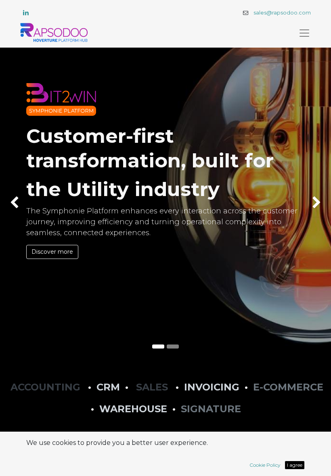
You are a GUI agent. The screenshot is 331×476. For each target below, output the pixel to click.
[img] (13, 203)
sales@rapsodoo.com (282, 13)
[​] (25, 12)
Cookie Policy (265, 465)
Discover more (52, 251)
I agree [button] (294, 465)
